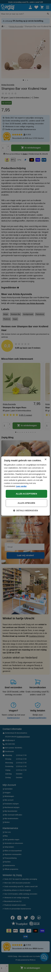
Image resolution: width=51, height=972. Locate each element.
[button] (25, 510)
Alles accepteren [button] (26, 494)
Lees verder (21, 486)
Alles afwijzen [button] (26, 503)
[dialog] (25, 486)
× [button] (45, 459)
